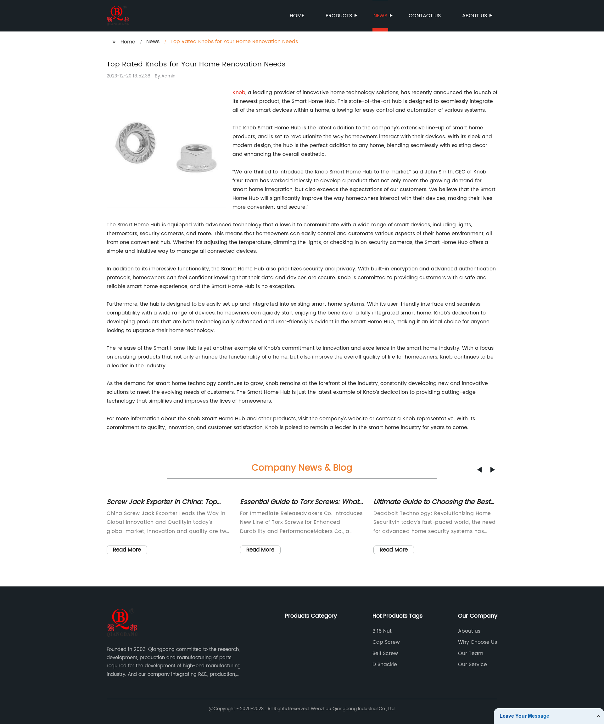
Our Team (470, 653)
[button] (479, 469)
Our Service (472, 664)
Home (297, 16)
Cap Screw (386, 642)
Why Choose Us (477, 642)
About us (474, 16)
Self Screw (385, 653)
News (380, 16)
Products (339, 16)
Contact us (425, 16)
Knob (238, 92)
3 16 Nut (382, 631)
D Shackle (384, 664)
